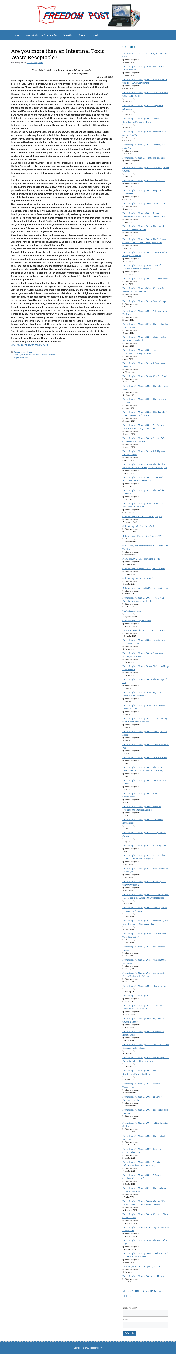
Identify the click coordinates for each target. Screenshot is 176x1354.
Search (95, 35)
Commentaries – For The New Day (41, 35)
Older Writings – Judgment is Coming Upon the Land (145, 587)
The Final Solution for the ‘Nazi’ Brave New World (144, 630)
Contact (82, 35)
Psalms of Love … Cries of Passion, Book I (141, 558)
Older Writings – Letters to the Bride (138, 578)
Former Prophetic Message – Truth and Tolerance (143, 157)
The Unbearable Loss (131, 610)
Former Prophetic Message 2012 (136, 995)
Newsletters (68, 35)
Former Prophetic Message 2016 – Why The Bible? (144, 376)
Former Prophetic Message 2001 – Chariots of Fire (144, 985)
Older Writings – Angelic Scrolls (136, 620)
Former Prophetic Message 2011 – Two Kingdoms (144, 845)
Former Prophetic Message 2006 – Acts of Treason (144, 203)
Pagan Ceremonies (21, 357)
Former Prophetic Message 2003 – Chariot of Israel (144, 757)
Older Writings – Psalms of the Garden (139, 526)
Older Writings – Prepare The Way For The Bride (143, 568)
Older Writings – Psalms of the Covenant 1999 (142, 535)
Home (16, 35)
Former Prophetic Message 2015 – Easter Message (144, 301)
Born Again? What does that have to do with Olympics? (35, 354)
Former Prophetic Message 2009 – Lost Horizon (143, 1276)
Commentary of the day (23, 352)
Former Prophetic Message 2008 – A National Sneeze (145, 278)
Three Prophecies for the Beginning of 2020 (141, 1266)
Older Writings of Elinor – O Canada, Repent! (142, 516)
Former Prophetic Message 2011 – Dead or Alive (143, 180)
